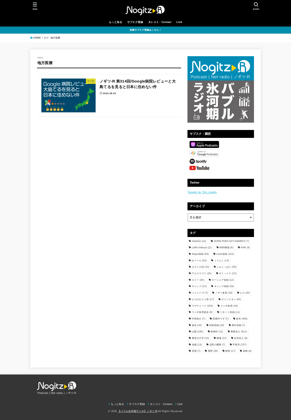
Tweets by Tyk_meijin (202, 192)
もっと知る (115, 22)
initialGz (199, 241)
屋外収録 (238, 325)
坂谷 (197, 325)
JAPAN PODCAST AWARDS (231, 241)
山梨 (197, 331)
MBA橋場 (226, 247)
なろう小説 (200, 266)
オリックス (227, 273)
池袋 (197, 344)
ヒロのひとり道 (203, 299)
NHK (245, 247)
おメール (199, 260)
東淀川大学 (200, 338)
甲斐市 (240, 344)
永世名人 (240, 338)
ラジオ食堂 (229, 305)
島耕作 (217, 331)
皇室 (196, 351)
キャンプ (199, 286)
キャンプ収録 (224, 286)
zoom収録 (225, 254)
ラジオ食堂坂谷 (202, 312)
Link (179, 22)
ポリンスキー (231, 299)
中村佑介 (198, 318)
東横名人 (239, 331)
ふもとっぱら (226, 266)
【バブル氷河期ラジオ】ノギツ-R (137, 411)
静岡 (230, 351)
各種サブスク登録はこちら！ (145, 29)
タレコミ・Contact (159, 22)
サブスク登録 (135, 22)
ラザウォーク (202, 305)
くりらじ (221, 260)
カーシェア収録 (223, 280)
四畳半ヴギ (221, 318)
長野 (213, 351)
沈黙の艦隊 (217, 344)
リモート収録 (230, 312)
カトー (198, 280)
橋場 (222, 338)
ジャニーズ (200, 292)
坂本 (241, 318)
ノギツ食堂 (224, 292)
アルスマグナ (202, 273)
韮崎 (247, 351)
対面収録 (216, 325)
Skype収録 (200, 254)
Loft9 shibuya (202, 247)
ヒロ (245, 292)
